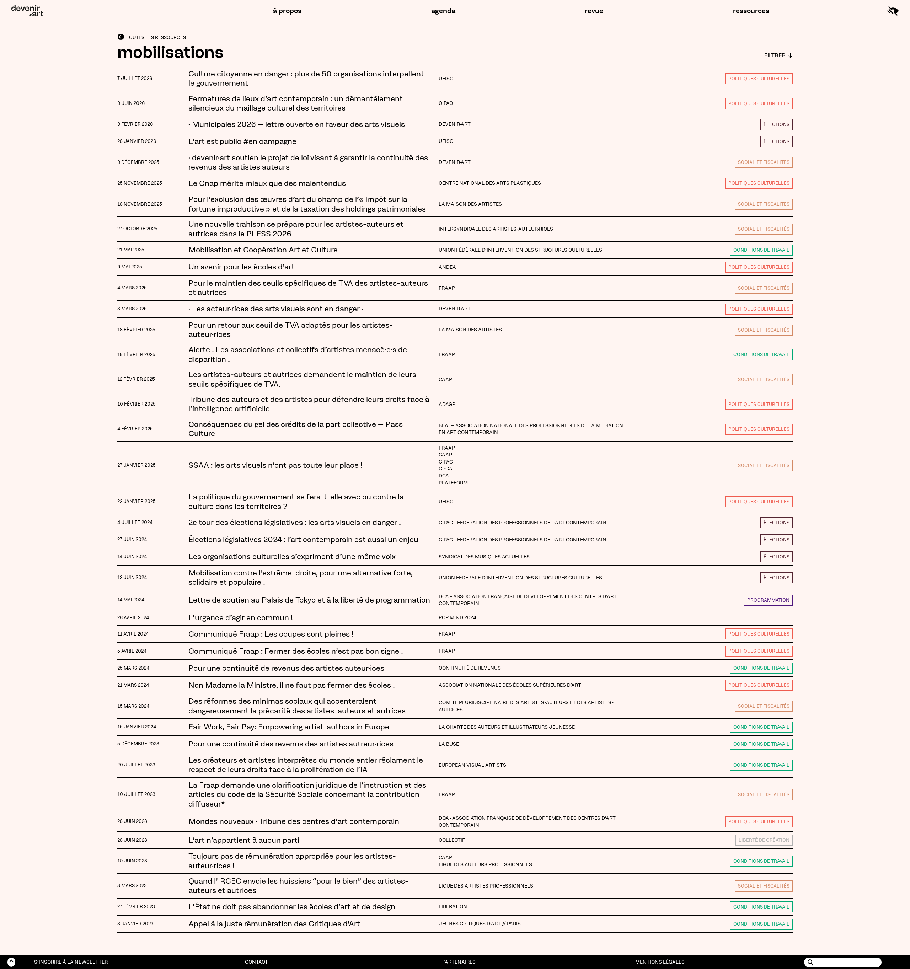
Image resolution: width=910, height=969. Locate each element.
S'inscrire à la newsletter (71, 962)
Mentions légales (660, 962)
